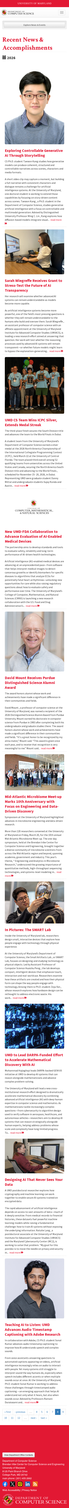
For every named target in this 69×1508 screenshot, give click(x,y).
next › (34, 1417)
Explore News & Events (35, 24)
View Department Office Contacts (18, 1454)
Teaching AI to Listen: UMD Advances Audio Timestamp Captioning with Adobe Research (32, 1329)
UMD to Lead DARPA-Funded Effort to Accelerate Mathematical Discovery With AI (34, 1059)
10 (5, 1417)
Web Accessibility (11, 1490)
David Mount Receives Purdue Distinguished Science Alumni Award (30, 682)
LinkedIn (27, 1484)
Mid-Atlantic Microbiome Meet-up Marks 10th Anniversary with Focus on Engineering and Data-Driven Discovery (33, 804)
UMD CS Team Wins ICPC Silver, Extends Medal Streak (31, 422)
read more (55, 351)
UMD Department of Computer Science (27, 12)
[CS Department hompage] (34, 1499)
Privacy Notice (29, 1490)
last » (44, 1417)
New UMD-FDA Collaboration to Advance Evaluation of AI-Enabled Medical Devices (33, 536)
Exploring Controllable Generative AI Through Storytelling (34, 153)
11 (12, 1417)
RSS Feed (35, 1484)
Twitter (12, 1484)
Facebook (5, 1484)
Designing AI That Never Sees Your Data (34, 1182)
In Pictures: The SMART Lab (28, 929)
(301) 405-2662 (24, 1478)
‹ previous (20, 1411)
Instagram (20, 1484)
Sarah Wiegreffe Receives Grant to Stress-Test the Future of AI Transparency (33, 285)
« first (7, 1411)
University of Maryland (35, 3)
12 (18, 1417)
